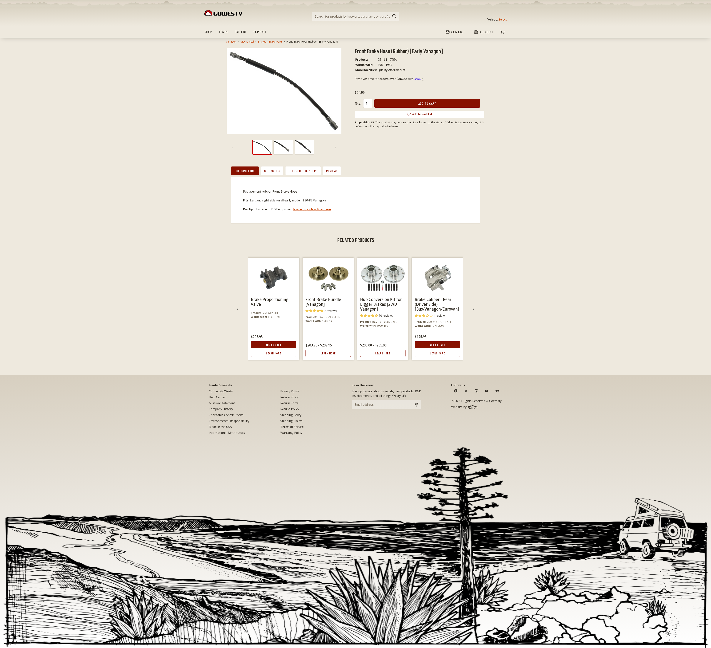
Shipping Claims (291, 421)
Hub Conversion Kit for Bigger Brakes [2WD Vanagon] (381, 304)
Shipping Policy (290, 415)
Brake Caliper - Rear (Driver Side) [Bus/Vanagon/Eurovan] (437, 304)
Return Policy (289, 397)
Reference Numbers (303, 171)
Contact (458, 32)
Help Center (217, 397)
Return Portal (289, 403)
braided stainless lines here (312, 209)
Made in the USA (220, 427)
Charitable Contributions (226, 415)
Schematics (272, 171)
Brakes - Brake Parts (270, 41)
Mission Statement (222, 403)
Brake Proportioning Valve (269, 301)
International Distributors (227, 433)
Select (502, 19)
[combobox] (355, 16)
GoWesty (495, 401)
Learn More (273, 353)
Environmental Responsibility (229, 421)
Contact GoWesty (221, 391)
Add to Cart (273, 344)
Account (487, 32)
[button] (419, 114)
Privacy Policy (289, 391)
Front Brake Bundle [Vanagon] (323, 301)
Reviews (332, 171)
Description (245, 171)
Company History (221, 409)
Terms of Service (292, 427)
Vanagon (231, 41)
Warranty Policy (291, 433)
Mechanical (247, 41)
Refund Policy (289, 409)
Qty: (358, 103)
